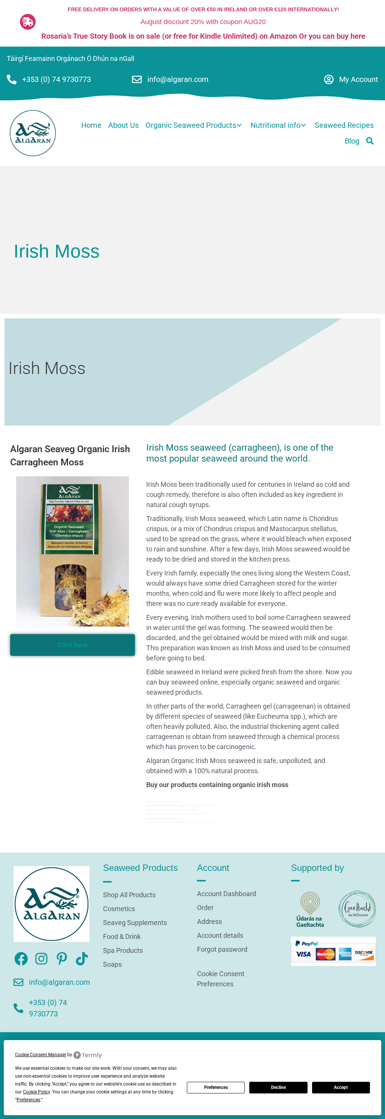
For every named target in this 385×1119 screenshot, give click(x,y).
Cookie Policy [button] (36, 1092)
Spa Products (123, 950)
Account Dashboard (226, 894)
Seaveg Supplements (135, 923)
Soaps (112, 964)
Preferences (216, 1087)
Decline (278, 1087)
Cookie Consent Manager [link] (40, 1054)
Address (209, 921)
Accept (341, 1087)
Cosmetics (119, 909)
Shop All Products (129, 895)
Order (205, 908)
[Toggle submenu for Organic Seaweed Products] (239, 125)
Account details (220, 935)
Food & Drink (122, 936)
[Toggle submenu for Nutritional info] (303, 125)
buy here (350, 36)
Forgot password (222, 949)
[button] (370, 141)
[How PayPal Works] (333, 951)
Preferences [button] (28, 1099)
